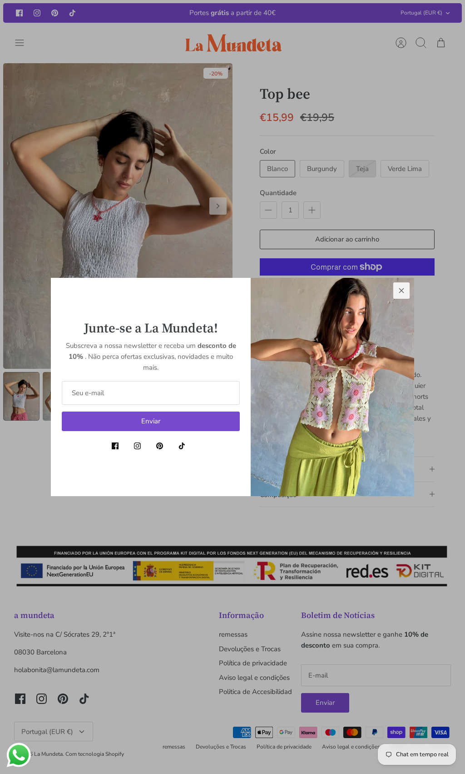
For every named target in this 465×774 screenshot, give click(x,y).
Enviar (150, 421)
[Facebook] (115, 446)
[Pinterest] (159, 446)
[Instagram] (137, 446)
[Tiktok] (182, 446)
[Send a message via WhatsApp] (19, 755)
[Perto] (401, 290)
